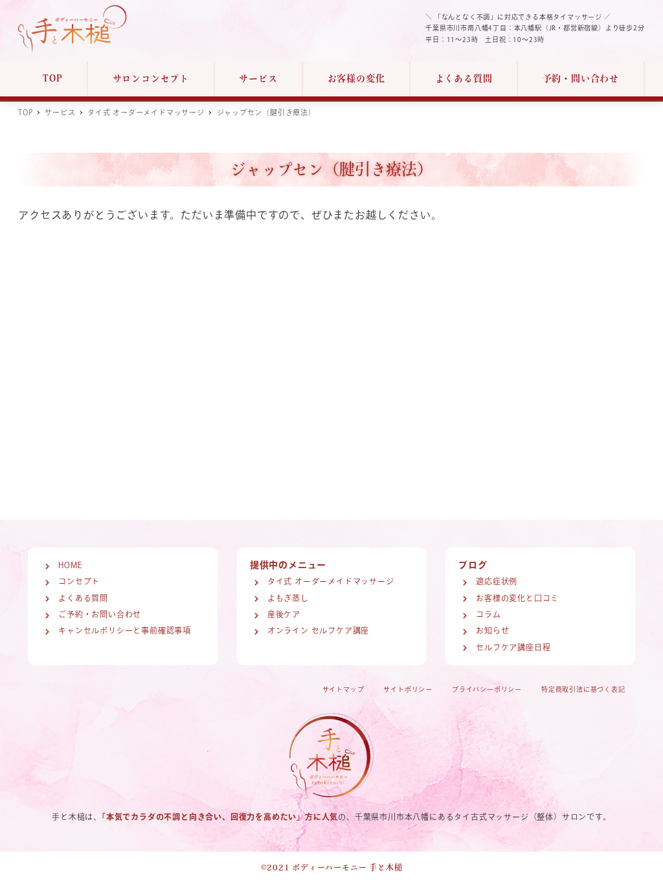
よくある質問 (83, 598)
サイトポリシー (408, 689)
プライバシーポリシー (487, 689)
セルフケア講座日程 (513, 647)
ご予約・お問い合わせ (99, 614)
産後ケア (283, 614)
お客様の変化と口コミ (517, 598)
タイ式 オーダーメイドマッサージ (330, 581)
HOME (70, 565)
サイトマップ (343, 689)
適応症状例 (496, 581)
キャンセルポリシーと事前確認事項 (124, 630)
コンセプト (79, 581)
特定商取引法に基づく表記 (583, 689)
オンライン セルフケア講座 (318, 630)
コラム (488, 614)
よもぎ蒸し (288, 598)
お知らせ (492, 630)
